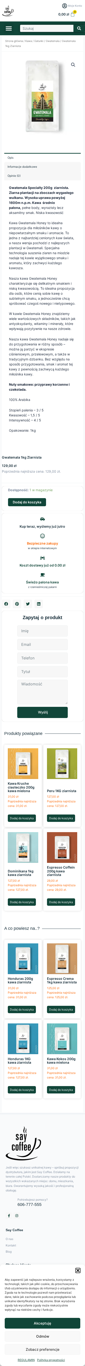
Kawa (28, 41)
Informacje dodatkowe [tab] (22, 166)
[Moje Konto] (64, 5)
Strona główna (14, 41)
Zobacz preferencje (43, 1349)
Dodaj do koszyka (27, 502)
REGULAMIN (26, 1360)
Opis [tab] (10, 157)
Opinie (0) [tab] (14, 175)
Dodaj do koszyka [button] (22, 818)
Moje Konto (75, 5)
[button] (78, 1270)
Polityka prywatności (51, 1360)
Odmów (42, 1336)
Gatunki (38, 41)
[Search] (79, 28)
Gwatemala (53, 41)
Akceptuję (42, 1323)
